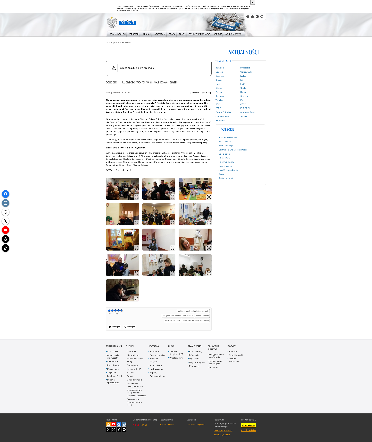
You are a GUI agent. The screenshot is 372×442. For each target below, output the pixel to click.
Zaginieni (111, 372)
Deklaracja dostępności (196, 424)
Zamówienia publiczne (213, 348)
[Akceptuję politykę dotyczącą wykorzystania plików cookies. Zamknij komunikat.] (252, 2)
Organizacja (132, 365)
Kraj (242, 100)
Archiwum (213, 367)
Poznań (218, 92)
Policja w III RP (134, 369)
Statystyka (154, 346)
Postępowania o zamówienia (216, 355)
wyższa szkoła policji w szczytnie (196, 320)
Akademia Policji (247, 112)
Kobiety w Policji (226, 178)
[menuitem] (117, 33)
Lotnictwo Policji (114, 376)
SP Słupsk (220, 120)
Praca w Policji (195, 346)
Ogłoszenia (194, 359)
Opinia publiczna (157, 376)
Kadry (221, 174)
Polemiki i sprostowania (113, 381)
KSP (242, 80)
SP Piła (243, 116)
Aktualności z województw (113, 356)
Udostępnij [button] (116, 327)
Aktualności (127, 42)
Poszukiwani (113, 369)
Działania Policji (114, 346)
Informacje (154, 351)
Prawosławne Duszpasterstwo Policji (134, 402)
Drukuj (208, 92)
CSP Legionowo (222, 116)
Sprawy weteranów (234, 360)
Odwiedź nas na (113, 424)
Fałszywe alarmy (226, 162)
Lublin (218, 84)
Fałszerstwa (224, 158)
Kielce (243, 76)
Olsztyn (218, 88)
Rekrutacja (194, 366)
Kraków (218, 80)
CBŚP (243, 104)
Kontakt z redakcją (167, 424)
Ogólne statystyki (157, 355)
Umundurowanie (134, 380)
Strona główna (112, 42)
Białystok (219, 68)
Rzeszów (219, 96)
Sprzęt (130, 376)
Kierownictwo (133, 355)
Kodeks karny (156, 365)
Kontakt (232, 346)
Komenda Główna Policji (135, 360)
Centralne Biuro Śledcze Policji (233, 150)
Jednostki (131, 351)
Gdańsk (219, 72)
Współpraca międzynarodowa (135, 384)
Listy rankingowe (197, 362)
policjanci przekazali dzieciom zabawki (178, 316)
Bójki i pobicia (225, 141)
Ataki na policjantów (228, 137)
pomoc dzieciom (202, 316)
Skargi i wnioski (236, 355)
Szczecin (244, 96)
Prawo (171, 346)
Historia (130, 372)
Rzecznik (233, 351)
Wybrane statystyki (154, 360)
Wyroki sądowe (176, 358)
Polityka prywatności (222, 434)
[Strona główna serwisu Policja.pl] (248, 16)
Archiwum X (112, 361)
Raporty (153, 372)
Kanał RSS (108, 424)
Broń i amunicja (226, 146)
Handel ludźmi (225, 166)
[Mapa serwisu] (252, 16)
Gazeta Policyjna (223, 112)
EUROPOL (245, 108)
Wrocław (219, 100)
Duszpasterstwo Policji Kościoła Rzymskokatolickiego (136, 393)
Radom (243, 92)
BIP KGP (144, 424)
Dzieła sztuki (224, 154)
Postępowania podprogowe (215, 362)
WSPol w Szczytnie (172, 320)
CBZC (218, 108)
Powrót (195, 92)
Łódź (242, 84)
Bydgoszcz (245, 68)
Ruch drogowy (113, 365)
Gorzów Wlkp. (246, 72)
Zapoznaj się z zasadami (223, 430)
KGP (217, 104)
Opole (243, 88)
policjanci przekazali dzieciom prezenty (193, 311)
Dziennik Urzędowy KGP (176, 352)
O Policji (130, 346)
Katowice (219, 76)
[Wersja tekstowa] (257, 16)
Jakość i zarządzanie (228, 170)
